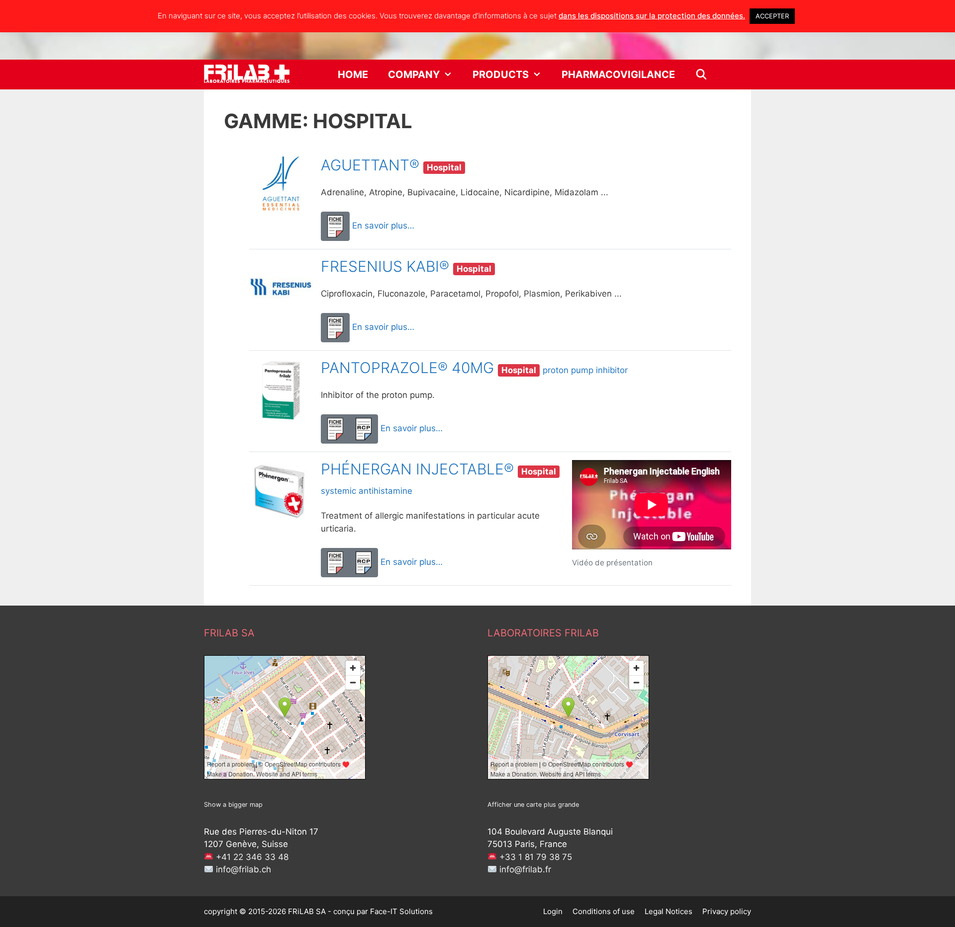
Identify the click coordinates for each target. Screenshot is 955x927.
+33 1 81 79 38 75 (535, 857)
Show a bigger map (233, 804)
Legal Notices (668, 911)
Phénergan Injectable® (417, 469)
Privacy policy (726, 911)
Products (501, 74)
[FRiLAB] (246, 74)
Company (414, 74)
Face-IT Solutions (401, 911)
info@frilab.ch (243, 869)
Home (353, 74)
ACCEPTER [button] (772, 16)
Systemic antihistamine (366, 491)
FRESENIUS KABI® (385, 266)
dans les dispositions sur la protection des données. (652, 15)
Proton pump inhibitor (585, 370)
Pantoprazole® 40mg (407, 368)
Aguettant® (370, 165)
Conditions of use (604, 911)
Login (553, 911)
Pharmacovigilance (618, 74)
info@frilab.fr (525, 869)
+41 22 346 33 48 (252, 857)
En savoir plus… (383, 226)
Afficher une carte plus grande (533, 804)
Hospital (444, 167)
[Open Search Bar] (701, 74)
